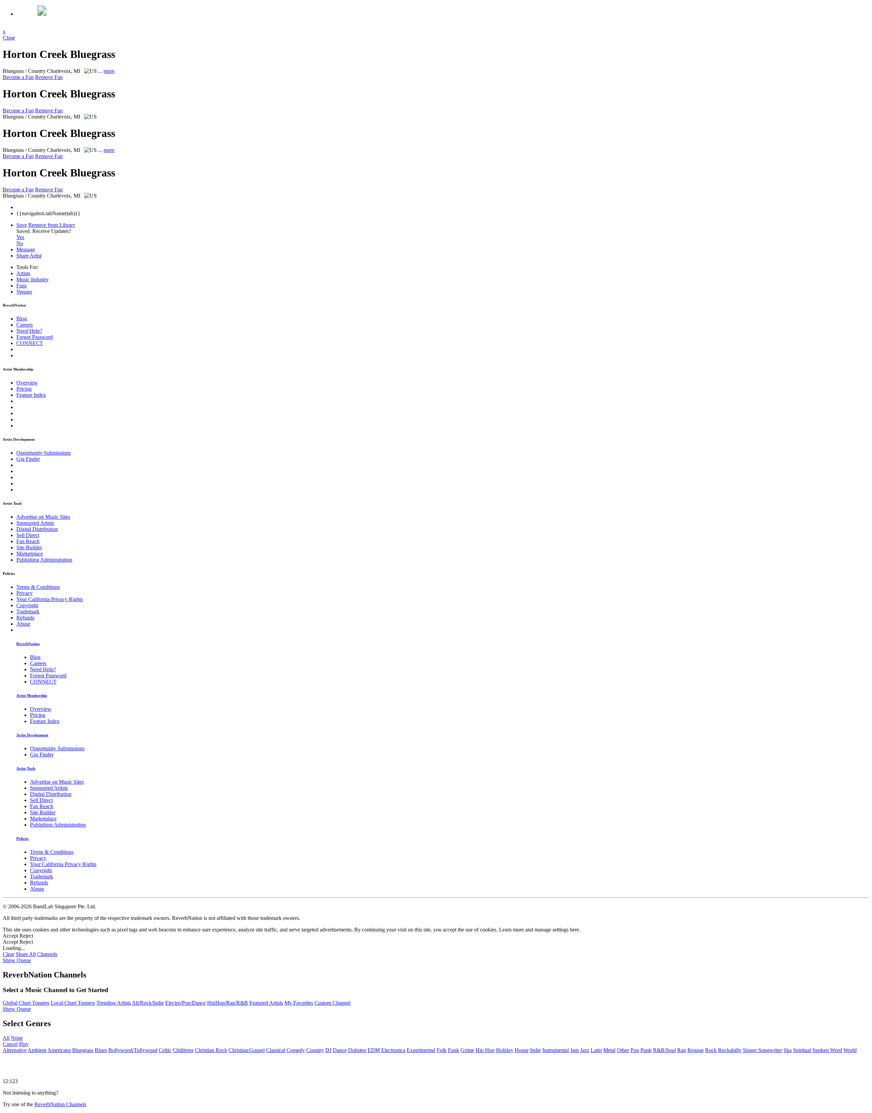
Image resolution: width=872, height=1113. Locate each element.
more (109, 71)
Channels (47, 954)
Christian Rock (211, 1050)
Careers (24, 325)
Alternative (15, 1050)
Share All (26, 954)
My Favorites (298, 1003)
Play (24, 1044)
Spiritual (802, 1050)
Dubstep (357, 1050)
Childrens (183, 1050)
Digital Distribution (37, 529)
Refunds (25, 618)
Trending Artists (113, 1003)
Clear (8, 954)
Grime (467, 1050)
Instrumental (555, 1050)
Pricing (24, 389)
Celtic (165, 1050)
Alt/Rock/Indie (148, 1003)
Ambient (37, 1050)
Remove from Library (51, 225)
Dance (340, 1050)
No (19, 243)
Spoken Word (827, 1050)
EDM (374, 1050)
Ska (787, 1050)
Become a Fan (18, 77)
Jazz (584, 1050)
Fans (21, 285)
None (17, 1038)
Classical (275, 1050)
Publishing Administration (44, 560)
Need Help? (29, 331)
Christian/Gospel (247, 1050)
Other (623, 1050)
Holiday (504, 1050)
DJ (328, 1050)
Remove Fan (49, 77)
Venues (24, 292)
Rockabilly (730, 1050)
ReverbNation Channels (60, 1104)
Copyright (27, 605)
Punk (646, 1050)
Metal (609, 1050)
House (522, 1050)
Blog (21, 319)
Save (21, 225)
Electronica (393, 1050)
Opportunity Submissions (43, 453)
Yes (20, 237)
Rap (681, 1050)
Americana (59, 1050)
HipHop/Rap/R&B (227, 1003)
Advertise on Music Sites (43, 517)
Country (315, 1050)
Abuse (23, 624)
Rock (711, 1050)
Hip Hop (485, 1050)
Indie (535, 1050)
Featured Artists (266, 1003)
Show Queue (17, 960)
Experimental (421, 1050)
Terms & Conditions (38, 587)
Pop (634, 1050)
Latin (596, 1050)
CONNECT (29, 343)
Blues (101, 1050)
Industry (32, 279)
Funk (453, 1050)
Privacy (24, 593)
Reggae (695, 1050)
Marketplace (29, 553)
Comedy (295, 1050)
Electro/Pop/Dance (185, 1003)
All (6, 1038)
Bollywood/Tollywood (132, 1050)
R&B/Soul (664, 1050)
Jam (574, 1050)
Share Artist (29, 255)
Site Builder (29, 547)
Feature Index (31, 395)
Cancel (10, 1044)
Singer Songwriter (762, 1050)
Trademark (28, 611)
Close (9, 38)
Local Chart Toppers (73, 1003)
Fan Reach (28, 541)
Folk (442, 1050)
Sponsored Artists (35, 523)
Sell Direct (27, 535)
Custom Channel (332, 1003)
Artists (23, 273)
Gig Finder (28, 459)
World (850, 1050)
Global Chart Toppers (26, 1003)
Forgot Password (34, 337)
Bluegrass (82, 1050)
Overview (27, 383)
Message (25, 249)
